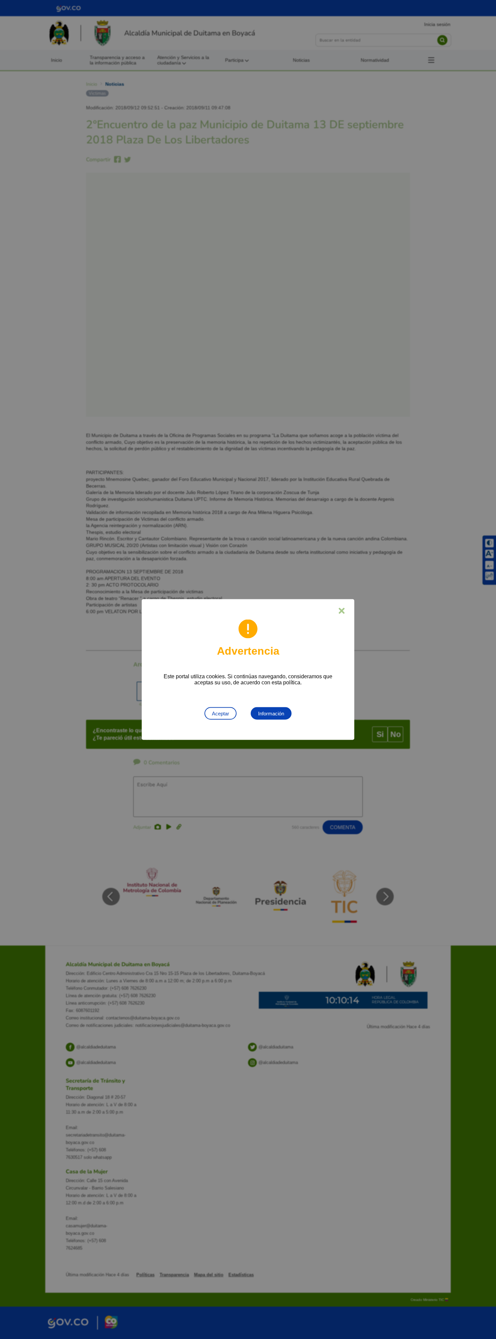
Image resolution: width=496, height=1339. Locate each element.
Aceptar (220, 713)
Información (271, 713)
